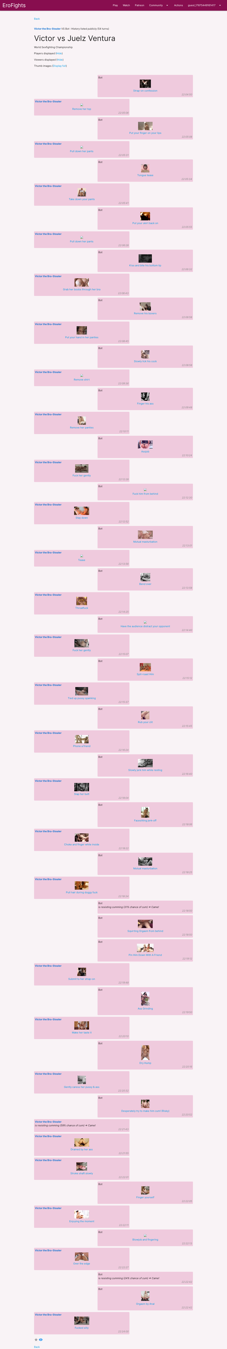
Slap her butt (81, 794)
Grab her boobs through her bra (81, 289)
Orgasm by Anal (145, 1303)
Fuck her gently (82, 475)
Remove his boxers (145, 313)
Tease (81, 560)
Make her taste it (82, 1032)
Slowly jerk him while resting (145, 770)
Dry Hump (145, 1063)
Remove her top (81, 109)
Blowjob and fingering (145, 1239)
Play (115, 5)
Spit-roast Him (145, 674)
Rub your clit (145, 722)
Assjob (145, 451)
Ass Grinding (145, 1008)
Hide (59, 53)
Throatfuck (81, 608)
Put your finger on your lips (145, 132)
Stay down (82, 517)
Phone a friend (81, 746)
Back (37, 18)
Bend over (145, 584)
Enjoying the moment (81, 1221)
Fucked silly (82, 1327)
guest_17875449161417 (205, 5)
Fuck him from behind (145, 493)
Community (159, 5)
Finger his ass (145, 403)
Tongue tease (145, 175)
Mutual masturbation (145, 541)
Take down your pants (82, 199)
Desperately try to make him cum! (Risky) (145, 1110)
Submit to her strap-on (81, 979)
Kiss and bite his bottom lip (145, 265)
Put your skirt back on (145, 223)
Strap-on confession (145, 90)
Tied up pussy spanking (82, 698)
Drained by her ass (82, 1149)
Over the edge (81, 1263)
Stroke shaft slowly (81, 1173)
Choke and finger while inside (81, 844)
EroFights (14, 5)
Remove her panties (82, 427)
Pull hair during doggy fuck (82, 892)
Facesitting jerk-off (145, 820)
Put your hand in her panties (81, 337)
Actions (178, 5)
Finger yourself (145, 1197)
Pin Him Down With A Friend (145, 955)
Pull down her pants (81, 151)
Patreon (139, 5)
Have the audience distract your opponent (145, 626)
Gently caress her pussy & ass (81, 1087)
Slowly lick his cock (145, 361)
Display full (59, 65)
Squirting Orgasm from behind (145, 931)
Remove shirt (82, 379)
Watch (126, 5)
